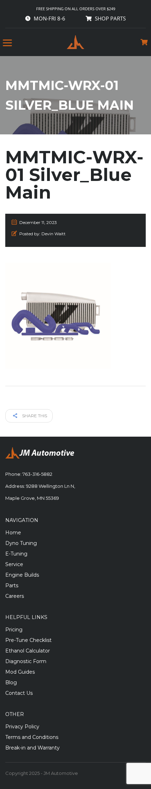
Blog (11, 682)
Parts (11, 585)
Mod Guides (20, 672)
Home (13, 532)
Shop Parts (110, 18)
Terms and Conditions (31, 737)
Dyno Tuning (21, 543)
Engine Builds (22, 575)
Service (14, 564)
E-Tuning (16, 554)
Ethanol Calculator (27, 651)
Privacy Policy (22, 726)
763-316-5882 (37, 474)
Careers (14, 596)
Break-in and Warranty (32, 748)
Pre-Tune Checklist (28, 640)
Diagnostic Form (25, 661)
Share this (34, 415)
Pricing (13, 629)
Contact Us (19, 693)
